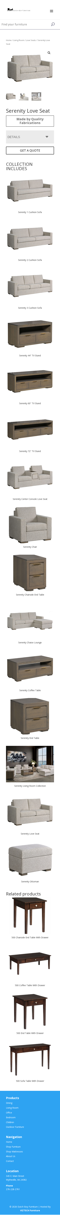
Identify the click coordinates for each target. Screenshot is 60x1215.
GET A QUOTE (30, 150)
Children (10, 1122)
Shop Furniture (13, 1146)
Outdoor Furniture (15, 1127)
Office (9, 1112)
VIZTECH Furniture (30, 1210)
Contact (10, 1161)
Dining (9, 1103)
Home (9, 40)
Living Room (18, 40)
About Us (10, 1156)
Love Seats (31, 40)
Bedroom (11, 1117)
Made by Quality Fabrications (30, 121)
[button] (49, 53)
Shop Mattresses (14, 1151)
